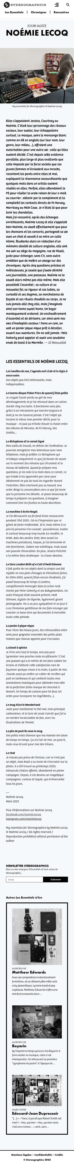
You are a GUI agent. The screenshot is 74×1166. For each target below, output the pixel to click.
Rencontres (61, 12)
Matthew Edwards (29, 972)
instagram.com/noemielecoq (23, 819)
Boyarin (19, 1045)
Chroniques (38, 12)
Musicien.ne (19, 968)
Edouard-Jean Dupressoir (35, 1113)
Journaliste (37, 26)
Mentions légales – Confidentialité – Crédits (37, 1155)
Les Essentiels (14, 12)
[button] (68, 4)
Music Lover (19, 1109)
